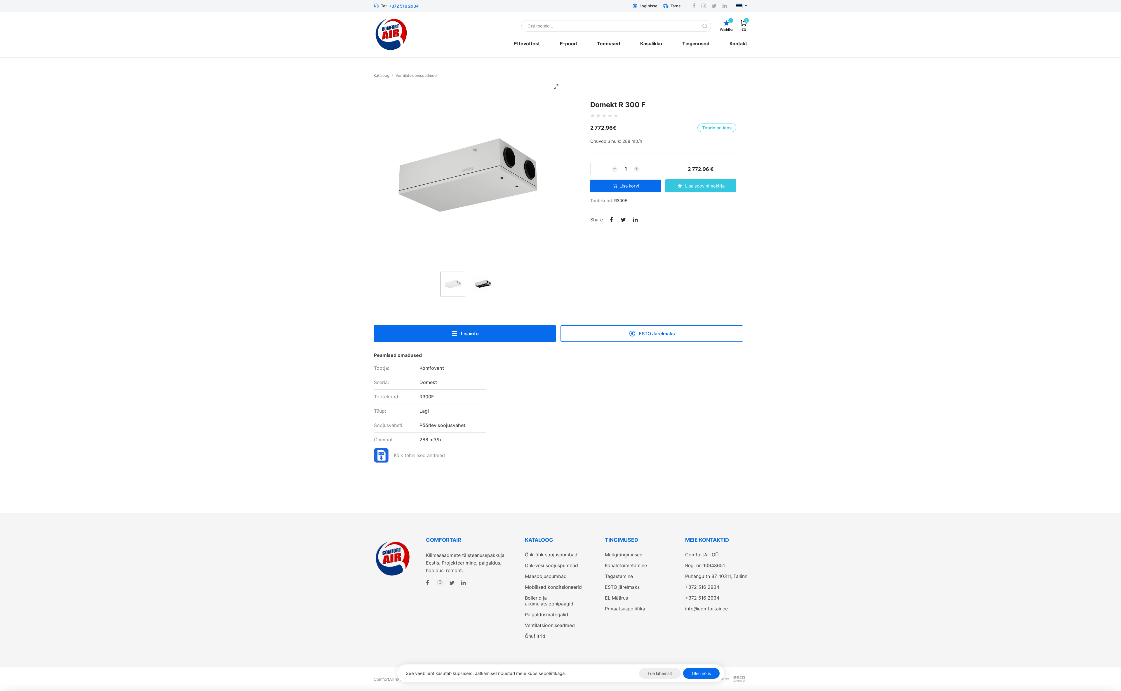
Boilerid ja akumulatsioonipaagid (549, 601)
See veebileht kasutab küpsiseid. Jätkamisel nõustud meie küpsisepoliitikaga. (486, 673)
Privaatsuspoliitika (625, 609)
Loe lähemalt (660, 673)
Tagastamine (619, 576)
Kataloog (381, 75)
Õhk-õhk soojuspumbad (551, 555)
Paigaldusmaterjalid (546, 614)
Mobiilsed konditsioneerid (553, 587)
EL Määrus (616, 598)
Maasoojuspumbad (546, 576)
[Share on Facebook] (611, 220)
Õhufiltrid (535, 636)
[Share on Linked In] (635, 220)
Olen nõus (701, 673)
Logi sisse (648, 6)
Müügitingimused (624, 555)
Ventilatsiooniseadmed (416, 75)
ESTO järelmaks (622, 587)
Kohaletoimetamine (626, 565)
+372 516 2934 (404, 6)
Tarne (676, 6)
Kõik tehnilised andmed (419, 455)
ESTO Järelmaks (657, 333)
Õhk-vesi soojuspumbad (551, 565)
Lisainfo (470, 333)
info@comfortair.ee (706, 609)
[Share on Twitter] (623, 220)
